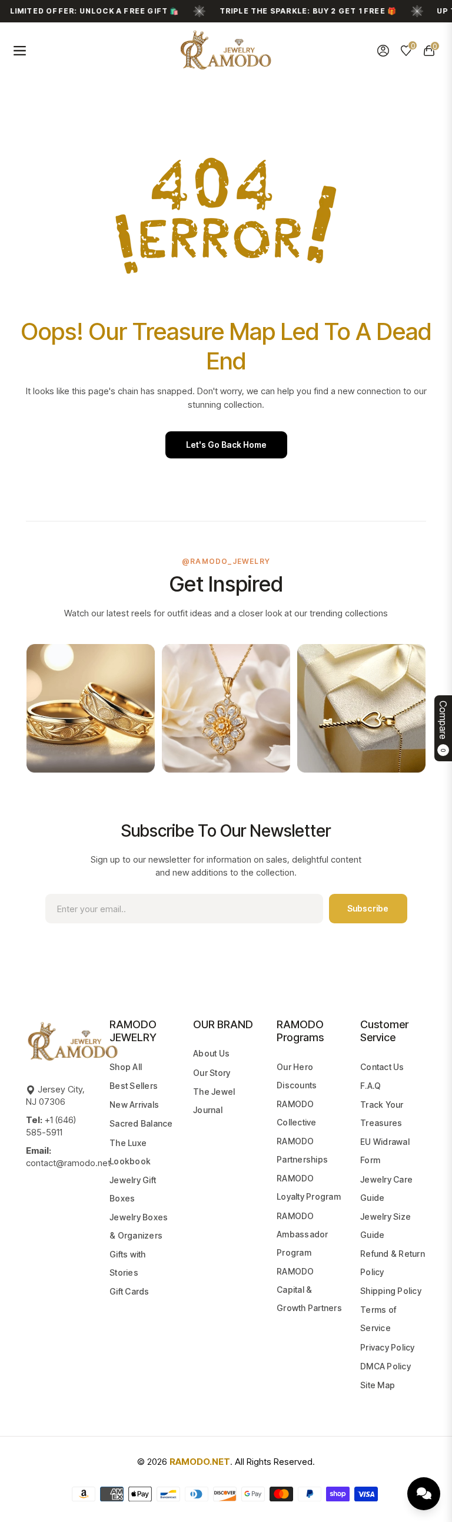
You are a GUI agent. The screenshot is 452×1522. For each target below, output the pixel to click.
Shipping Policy (390, 1291)
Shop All (125, 1067)
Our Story (211, 1073)
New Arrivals (134, 1105)
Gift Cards (129, 1291)
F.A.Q (370, 1086)
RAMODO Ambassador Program (302, 1234)
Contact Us (382, 1067)
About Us (211, 1053)
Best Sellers (133, 1086)
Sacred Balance (141, 1123)
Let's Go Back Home (226, 445)
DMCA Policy (385, 1366)
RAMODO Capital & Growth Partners (309, 1289)
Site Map (377, 1385)
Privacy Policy (387, 1347)
